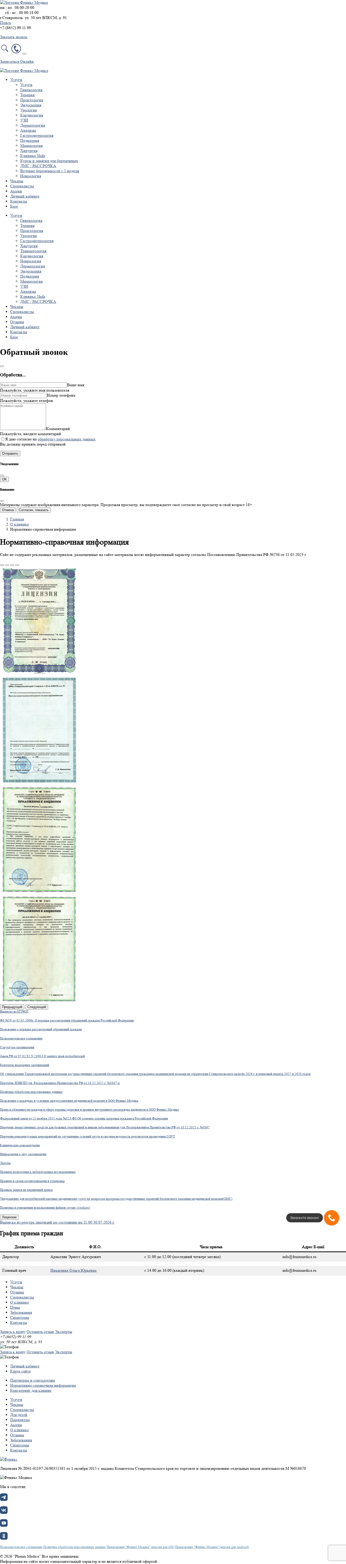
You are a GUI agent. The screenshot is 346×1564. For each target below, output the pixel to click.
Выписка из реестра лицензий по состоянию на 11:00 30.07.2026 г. (57, 1222)
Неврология (30, 175)
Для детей (18, 1414)
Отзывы (17, 321)
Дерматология (32, 125)
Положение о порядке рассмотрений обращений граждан (41, 1029)
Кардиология (31, 115)
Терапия (27, 94)
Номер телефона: (61, 395)
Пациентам (20, 1419)
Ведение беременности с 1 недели (49, 170)
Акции (16, 191)
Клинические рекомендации (20, 1145)
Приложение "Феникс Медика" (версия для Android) (212, 1547)
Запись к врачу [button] (13, 1331)
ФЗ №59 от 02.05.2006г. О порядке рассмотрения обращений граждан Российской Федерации (67, 1020)
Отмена (8, 510)
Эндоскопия (30, 105)
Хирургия (28, 150)
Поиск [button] (5, 22)
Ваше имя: (76, 384)
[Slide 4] (17, 565)
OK (4, 479)
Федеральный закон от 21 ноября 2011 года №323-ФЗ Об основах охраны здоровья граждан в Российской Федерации (84, 1118)
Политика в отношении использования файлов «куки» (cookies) (45, 1207)
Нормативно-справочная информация (43, 1385)
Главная (17, 519)
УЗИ (24, 120)
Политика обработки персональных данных (31, 1092)
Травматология (33, 250)
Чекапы (16, 181)
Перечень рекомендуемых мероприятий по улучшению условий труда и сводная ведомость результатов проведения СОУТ (87, 1136)
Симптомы (19, 1317)
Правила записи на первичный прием (26, 1190)
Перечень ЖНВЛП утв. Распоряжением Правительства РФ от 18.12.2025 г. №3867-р (60, 1083)
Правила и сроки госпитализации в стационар (32, 1181)
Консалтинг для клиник (30, 1390)
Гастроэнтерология (36, 135)
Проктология (31, 100)
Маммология (31, 145)
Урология (28, 110)
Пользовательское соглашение (21, 1038)
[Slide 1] (2, 565)
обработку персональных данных (66, 439)
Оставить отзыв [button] (40, 1331)
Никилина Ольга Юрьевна (73, 1270)
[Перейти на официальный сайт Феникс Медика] (8, 1459)
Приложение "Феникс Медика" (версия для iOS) (140, 1547)
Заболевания (21, 1312)
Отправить (10, 453)
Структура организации (17, 1047)
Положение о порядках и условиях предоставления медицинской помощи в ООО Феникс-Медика (69, 1101)
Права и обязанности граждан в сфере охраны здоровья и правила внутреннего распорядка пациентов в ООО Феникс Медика (89, 1109)
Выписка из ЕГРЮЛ (14, 1011)
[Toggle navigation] (24, 53)
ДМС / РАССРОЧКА (38, 165)
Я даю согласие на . (51, 439)
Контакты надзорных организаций (24, 1065)
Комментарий (58, 428)
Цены (15, 1307)
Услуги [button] (16, 79)
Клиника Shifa (32, 155)
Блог (14, 206)
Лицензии (9, 1217)
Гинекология (31, 89)
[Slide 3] (12, 565)
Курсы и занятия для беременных (49, 160)
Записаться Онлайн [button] (17, 61)
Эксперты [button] (63, 1331)
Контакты (18, 201)
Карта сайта (20, 1371)
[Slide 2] (7, 565)
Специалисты (22, 186)
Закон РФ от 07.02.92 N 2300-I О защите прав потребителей (42, 1056)
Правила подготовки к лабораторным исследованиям (37, 1172)
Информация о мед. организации (23, 1154)
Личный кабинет (25, 196)
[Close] (2, 366)
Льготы (5, 1163)
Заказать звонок (13, 36)
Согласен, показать (34, 510)
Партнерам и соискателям (32, 1380)
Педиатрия (29, 140)
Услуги (26, 84)
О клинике (19, 524)
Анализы (28, 130)
